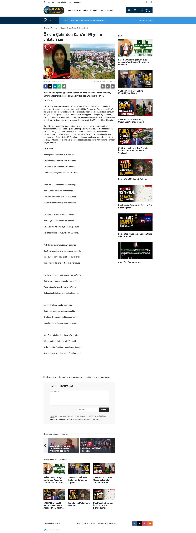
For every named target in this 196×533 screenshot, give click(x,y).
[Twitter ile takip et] (139, 523)
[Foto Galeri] (151, 2)
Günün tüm (146, 20)
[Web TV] (146, 2)
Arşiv (70, 2)
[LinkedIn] (55, 86)
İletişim (93, 523)
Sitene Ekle (77, 2)
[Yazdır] (64, 86)
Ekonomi (109, 10)
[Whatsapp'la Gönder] (59, 86)
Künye (86, 523)
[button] (103, 86)
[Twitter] (50, 86)
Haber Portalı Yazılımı (54, 530)
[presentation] (50, 20)
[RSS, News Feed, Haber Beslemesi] (150, 523)
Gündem (93, 10)
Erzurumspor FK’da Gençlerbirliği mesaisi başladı (87, 20)
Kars (85, 10)
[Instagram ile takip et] (144, 523)
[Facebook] (45, 86)
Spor (101, 10)
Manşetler (51, 2)
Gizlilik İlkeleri (102, 523)
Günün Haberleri (61, 2)
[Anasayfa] (44, 2)
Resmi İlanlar (74, 10)
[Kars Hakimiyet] (53, 10)
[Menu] (129, 10)
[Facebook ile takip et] (134, 523)
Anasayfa (49, 28)
